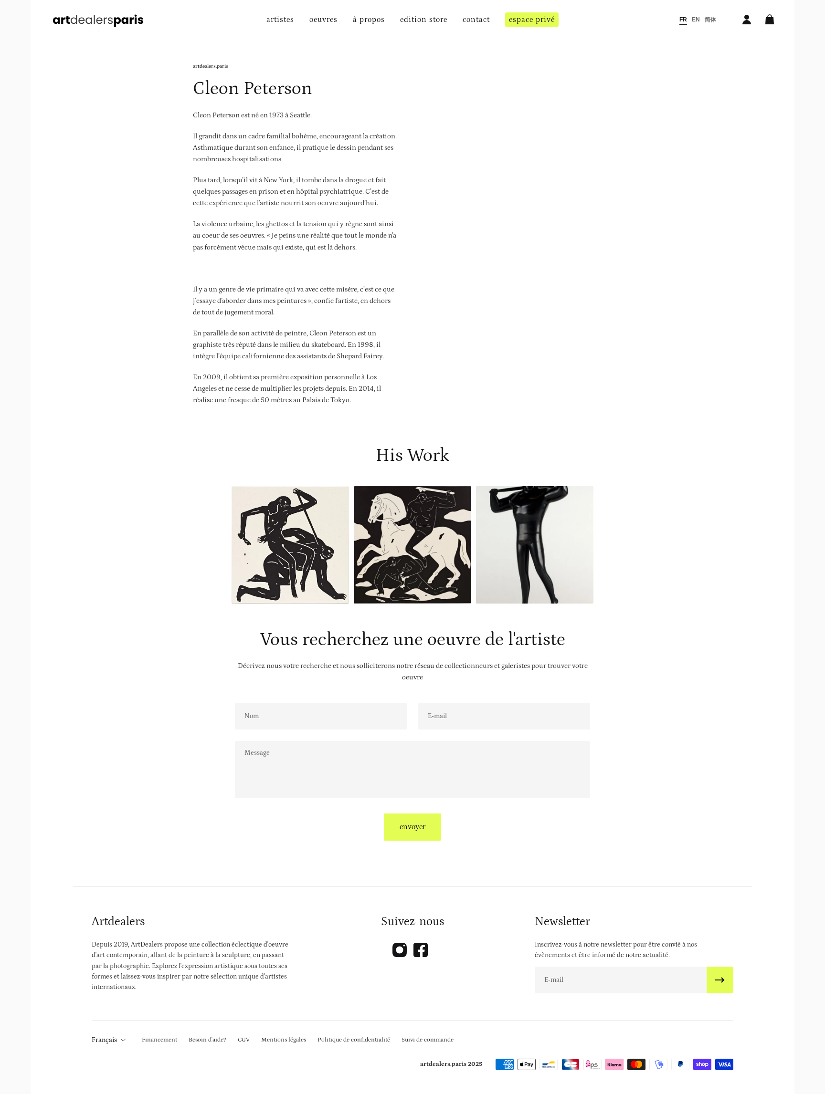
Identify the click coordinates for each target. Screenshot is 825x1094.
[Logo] (98, 19)
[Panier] (769, 19)
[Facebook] (420, 949)
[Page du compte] (746, 19)
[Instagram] (399, 949)
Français (104, 1040)
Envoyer (412, 827)
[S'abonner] (720, 980)
